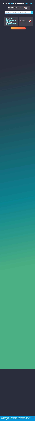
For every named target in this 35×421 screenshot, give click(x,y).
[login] (31, 1)
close (33, 417)
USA (7, 23)
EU (8, 23)
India (13, 23)
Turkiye (15, 23)
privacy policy (7, 418)
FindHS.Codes (3, 417)
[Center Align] (32, 12)
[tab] (11, 7)
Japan (8, 24)
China (10, 23)
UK (11, 23)
